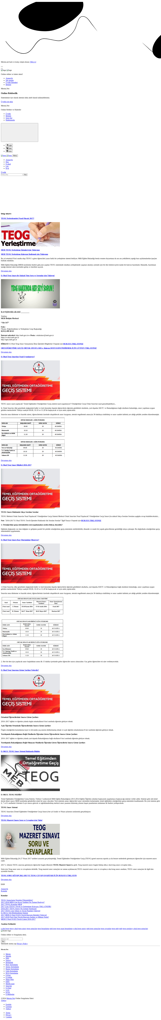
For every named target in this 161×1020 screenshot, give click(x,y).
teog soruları (127, 929)
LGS (7, 990)
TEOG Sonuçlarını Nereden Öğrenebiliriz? (17, 900)
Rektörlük (9, 963)
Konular (4, 891)
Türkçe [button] (3, 1000)
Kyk (7, 168)
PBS (7, 958)
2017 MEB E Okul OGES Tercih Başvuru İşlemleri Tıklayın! (24, 915)
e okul (15, 929)
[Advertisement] (80, 193)
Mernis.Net (11, 998)
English (8, 1004)
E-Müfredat (10, 994)
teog (11, 929)
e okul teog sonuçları (140, 929)
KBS (7, 982)
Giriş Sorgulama (12, 971)
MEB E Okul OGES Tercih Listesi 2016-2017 (18, 919)
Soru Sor (9, 118)
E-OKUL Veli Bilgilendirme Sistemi (14, 913)
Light (10, 145)
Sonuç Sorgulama (12, 967)
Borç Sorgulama (12, 965)
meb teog (53, 929)
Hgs (7, 162)
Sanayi (8, 960)
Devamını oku (6, 271)
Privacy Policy (22, 944)
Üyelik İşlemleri (12, 82)
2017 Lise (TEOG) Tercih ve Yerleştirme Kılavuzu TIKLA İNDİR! (26, 907)
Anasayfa (9, 78)
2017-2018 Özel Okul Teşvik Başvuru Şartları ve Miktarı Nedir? (25, 917)
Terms (8, 1013)
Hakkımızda (10, 120)
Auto (10, 151)
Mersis (8, 954)
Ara (25, 175)
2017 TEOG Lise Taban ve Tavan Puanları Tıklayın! (20, 911)
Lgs (7, 166)
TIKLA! (33, 62)
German (9, 1007)
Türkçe (8, 1009)
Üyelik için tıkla (7, 102)
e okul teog (5, 929)
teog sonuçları (32, 929)
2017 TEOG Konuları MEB (11, 904)
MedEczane (10, 984)
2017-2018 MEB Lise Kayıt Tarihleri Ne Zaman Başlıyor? (23, 902)
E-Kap (8, 975)
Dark (10, 148)
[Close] (2, 66)
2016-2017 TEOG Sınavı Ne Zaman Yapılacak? (19, 909)
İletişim (8, 85)
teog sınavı (22, 929)
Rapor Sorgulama (12, 969)
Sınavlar (9, 986)
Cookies (9, 1017)
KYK (8, 992)
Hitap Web (10, 980)
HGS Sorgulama (12, 973)
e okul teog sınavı (79, 929)
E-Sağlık (9, 977)
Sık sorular (10, 80)
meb (120, 929)
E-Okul (8, 988)
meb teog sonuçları (94, 929)
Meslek (8, 956)
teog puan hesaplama (64, 929)
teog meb (115, 929)
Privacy (8, 1015)
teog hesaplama (43, 929)
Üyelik (8, 114)
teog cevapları (106, 929)
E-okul (8, 164)
